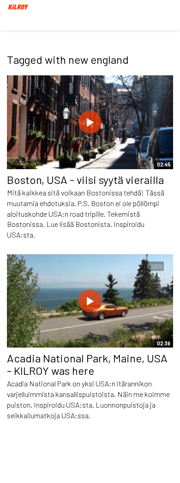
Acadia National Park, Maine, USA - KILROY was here (87, 364)
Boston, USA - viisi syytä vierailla (85, 179)
